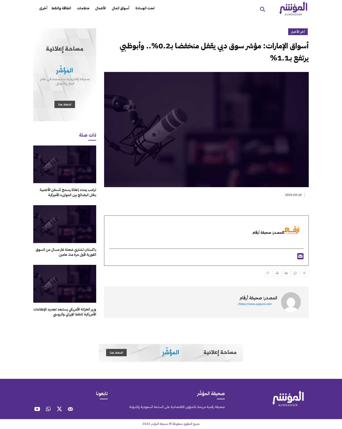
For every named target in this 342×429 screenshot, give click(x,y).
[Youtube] (37, 409)
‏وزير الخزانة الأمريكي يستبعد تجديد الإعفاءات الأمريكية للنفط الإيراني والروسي (64, 311)
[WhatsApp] (296, 273)
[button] (262, 9)
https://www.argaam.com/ (254, 304)
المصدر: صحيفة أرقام (258, 298)
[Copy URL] (268, 273)
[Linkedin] (287, 273)
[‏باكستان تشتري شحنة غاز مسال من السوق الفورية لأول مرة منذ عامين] (64, 224)
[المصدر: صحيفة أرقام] (291, 302)
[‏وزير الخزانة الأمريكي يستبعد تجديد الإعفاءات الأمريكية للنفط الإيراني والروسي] (64, 284)
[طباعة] (277, 273)
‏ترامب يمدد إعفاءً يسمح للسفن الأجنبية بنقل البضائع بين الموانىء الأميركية (68, 192)
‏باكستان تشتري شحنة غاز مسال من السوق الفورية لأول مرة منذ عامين (66, 252)
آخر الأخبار (298, 31)
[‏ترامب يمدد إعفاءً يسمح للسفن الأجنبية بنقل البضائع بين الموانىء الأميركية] (64, 164)
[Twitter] (305, 273)
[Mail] (70, 409)
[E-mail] (300, 257)
